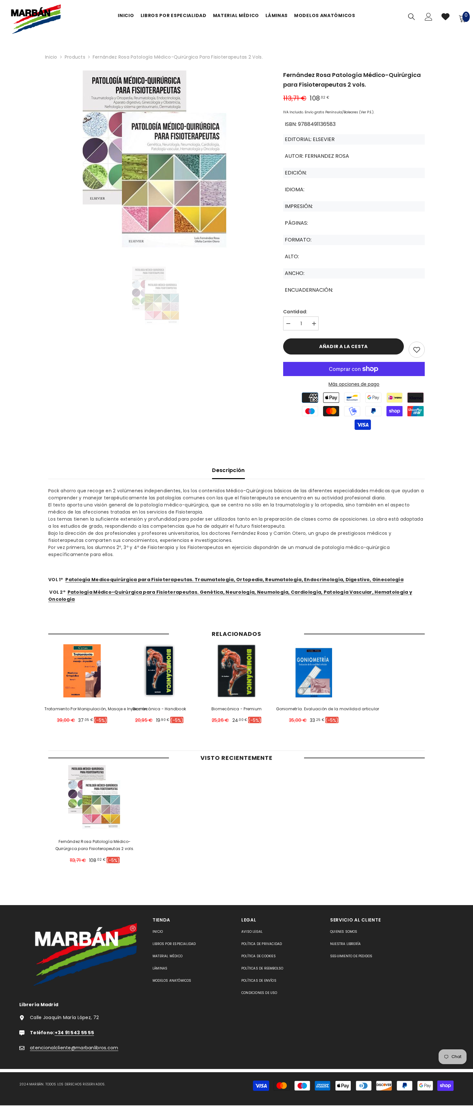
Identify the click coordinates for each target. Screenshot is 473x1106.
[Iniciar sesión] (428, 18)
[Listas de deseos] (445, 18)
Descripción (228, 470)
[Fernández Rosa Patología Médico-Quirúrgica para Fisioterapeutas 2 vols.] (94, 797)
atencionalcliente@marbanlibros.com (74, 1048)
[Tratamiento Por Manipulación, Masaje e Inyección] (82, 670)
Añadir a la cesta (343, 346)
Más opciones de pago (354, 384)
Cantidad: (295, 311)
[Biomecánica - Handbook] (159, 670)
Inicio (51, 57)
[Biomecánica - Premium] (236, 670)
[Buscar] (411, 16)
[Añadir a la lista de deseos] (417, 350)
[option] (156, 162)
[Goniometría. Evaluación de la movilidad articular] (314, 670)
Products (75, 57)
